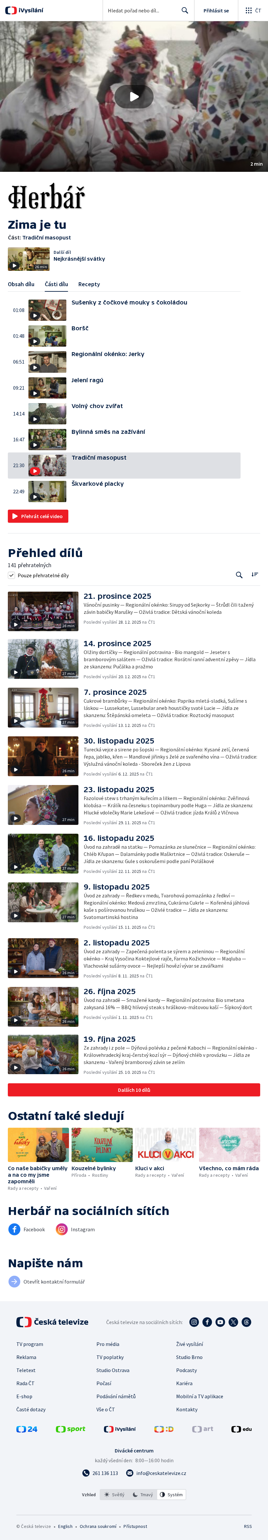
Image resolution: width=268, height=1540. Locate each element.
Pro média (107, 1344)
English (65, 1526)
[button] (134, 96)
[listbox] (143, 1494)
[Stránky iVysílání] (120, 1430)
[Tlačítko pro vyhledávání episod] (239, 575)
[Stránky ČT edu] (241, 1430)
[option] (114, 1494)
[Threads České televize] (246, 1322)
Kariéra (184, 1383)
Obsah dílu (21, 284)
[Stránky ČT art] (202, 1430)
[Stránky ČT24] (26, 1430)
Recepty (89, 284)
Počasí (103, 1383)
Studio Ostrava (112, 1370)
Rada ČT (25, 1383)
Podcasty (186, 1370)
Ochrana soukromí (98, 1526)
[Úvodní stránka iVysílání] (30, 10)
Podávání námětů (116, 1396)
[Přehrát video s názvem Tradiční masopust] (134, 96)
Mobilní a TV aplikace (199, 1396)
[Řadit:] (254, 574)
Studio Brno (189, 1357)
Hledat (185, 10)
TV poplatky (110, 1357)
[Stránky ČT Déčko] (164, 1430)
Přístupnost (135, 1526)
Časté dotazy (30, 1409)
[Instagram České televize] (194, 1322)
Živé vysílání (189, 1344)
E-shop (24, 1396)
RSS (248, 1526)
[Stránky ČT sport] (70, 1430)
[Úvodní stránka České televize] (53, 1322)
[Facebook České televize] (207, 1322)
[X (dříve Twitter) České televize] (233, 1322)
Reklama (26, 1357)
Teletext (26, 1370)
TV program (29, 1344)
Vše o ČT (105, 1409)
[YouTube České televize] (220, 1322)
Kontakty (186, 1409)
